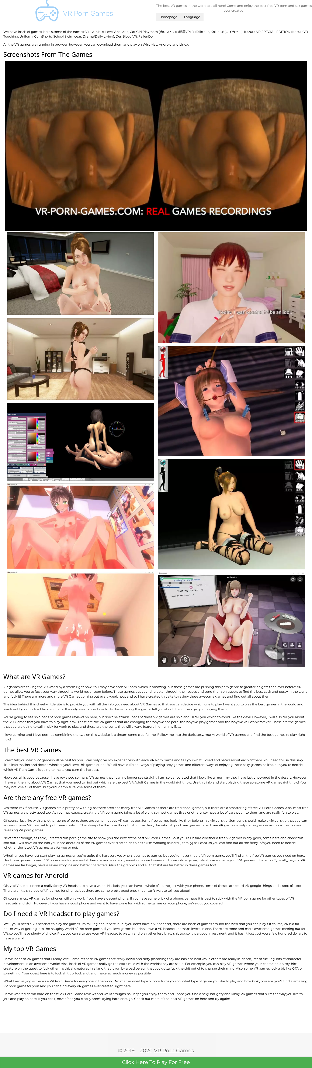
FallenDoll (146, 36)
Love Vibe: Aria (116, 32)
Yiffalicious (200, 32)
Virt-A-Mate (94, 32)
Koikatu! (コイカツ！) (227, 32)
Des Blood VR (126, 36)
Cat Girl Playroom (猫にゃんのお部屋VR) (160, 32)
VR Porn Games (174, 1050)
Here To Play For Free (156, 1062)
